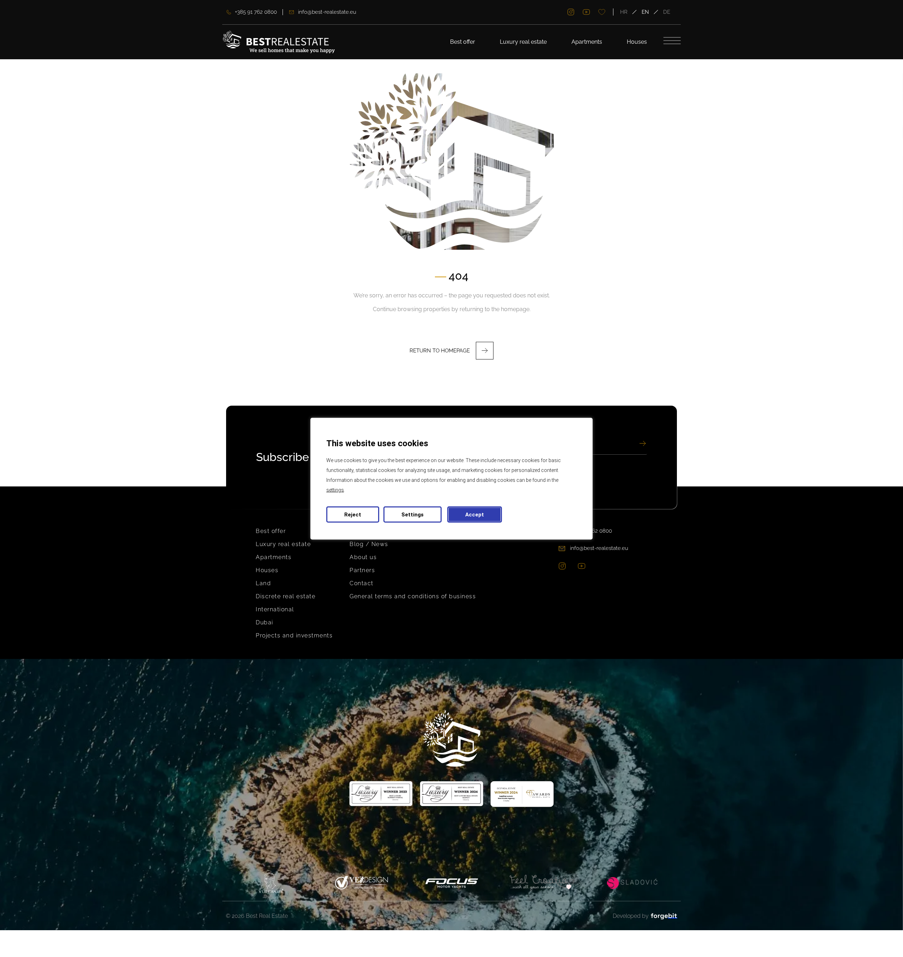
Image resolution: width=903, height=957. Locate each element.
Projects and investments (294, 635)
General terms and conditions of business (413, 596)
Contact (362, 583)
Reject (352, 514)
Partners (362, 570)
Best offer (462, 41)
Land (263, 583)
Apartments (586, 41)
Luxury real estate (523, 41)
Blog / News (369, 544)
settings (335, 489)
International (275, 609)
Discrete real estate (285, 596)
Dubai (264, 622)
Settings (412, 514)
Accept (474, 514)
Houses (637, 41)
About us (363, 557)
